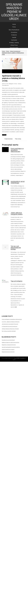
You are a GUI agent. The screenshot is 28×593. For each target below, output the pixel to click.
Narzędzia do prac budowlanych (8, 340)
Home (3, 51)
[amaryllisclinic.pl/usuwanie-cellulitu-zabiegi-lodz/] (12, 65)
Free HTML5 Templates (19, 358)
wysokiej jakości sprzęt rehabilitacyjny (18, 182)
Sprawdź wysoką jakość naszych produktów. (11, 347)
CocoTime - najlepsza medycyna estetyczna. (11, 321)
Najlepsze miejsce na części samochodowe (10, 342)
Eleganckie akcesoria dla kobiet (8, 351)
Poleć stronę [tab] (18, 139)
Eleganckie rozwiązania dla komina (9, 344)
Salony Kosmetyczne (15, 51)
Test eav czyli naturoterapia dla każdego (16, 247)
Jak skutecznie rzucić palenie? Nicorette (10, 324)
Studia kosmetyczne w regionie (8, 349)
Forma (7, 51)
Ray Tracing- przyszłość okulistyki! (9, 331)
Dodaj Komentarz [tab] (8, 139)
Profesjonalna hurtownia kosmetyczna (9, 326)
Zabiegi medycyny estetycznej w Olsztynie (10, 328)
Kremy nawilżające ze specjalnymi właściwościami (17, 150)
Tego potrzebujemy (16, 281)
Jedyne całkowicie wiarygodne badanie (16, 213)
